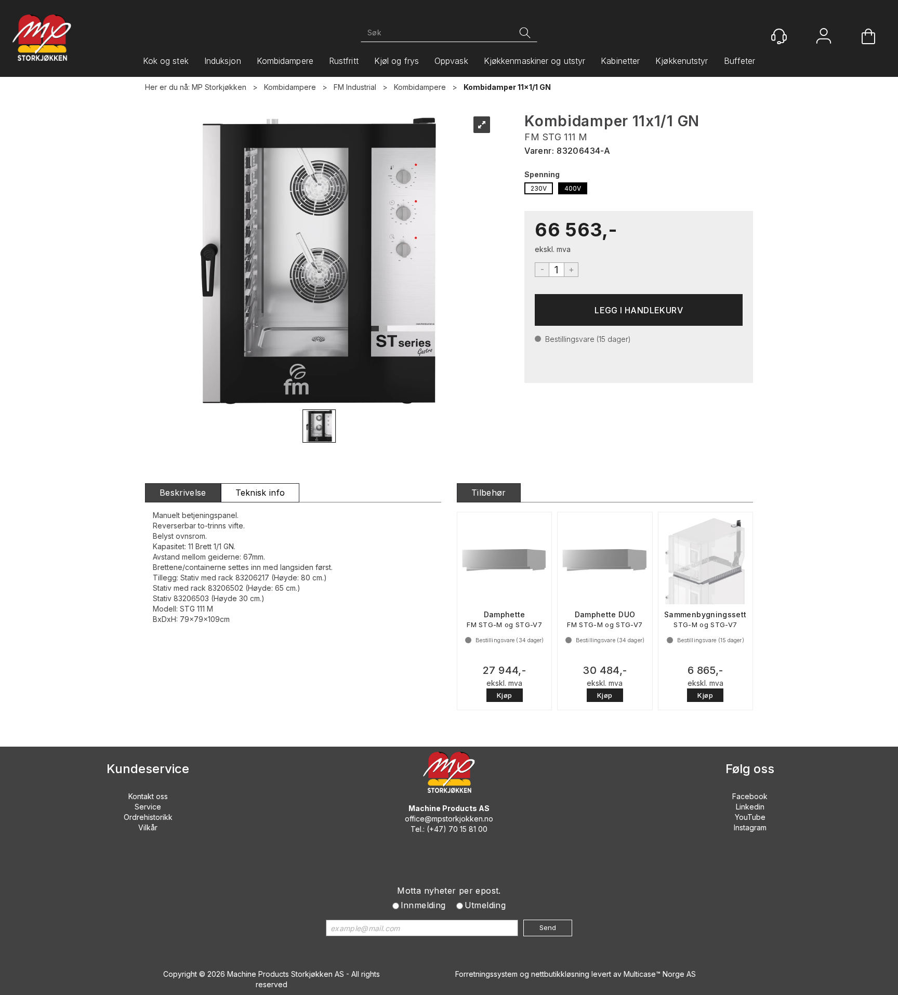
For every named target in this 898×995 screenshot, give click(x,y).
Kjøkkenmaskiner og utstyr (535, 61)
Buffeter (740, 61)
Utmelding (485, 905)
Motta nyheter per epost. (449, 890)
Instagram (750, 827)
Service (148, 806)
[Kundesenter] (779, 36)
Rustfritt (344, 61)
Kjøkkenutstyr (681, 61)
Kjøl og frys (396, 61)
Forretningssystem (486, 974)
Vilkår (147, 827)
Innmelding (423, 905)
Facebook (750, 796)
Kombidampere (285, 61)
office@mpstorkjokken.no (449, 818)
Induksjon (222, 61)
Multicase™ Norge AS (660, 974)
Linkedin (750, 806)
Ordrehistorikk (148, 817)
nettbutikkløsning (560, 974)
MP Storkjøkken (219, 87)
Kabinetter (620, 61)
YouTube (750, 817)
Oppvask (451, 61)
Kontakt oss (148, 796)
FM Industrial (355, 87)
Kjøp (639, 310)
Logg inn (823, 37)
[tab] (183, 492)
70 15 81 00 (467, 829)
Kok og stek (166, 61)
